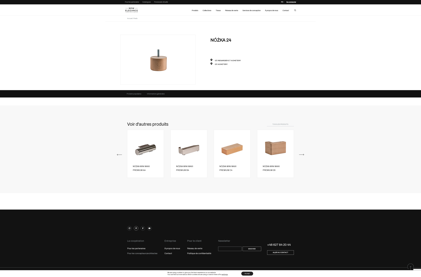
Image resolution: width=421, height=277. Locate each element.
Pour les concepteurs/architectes (142, 253)
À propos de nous (271, 10)
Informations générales (156, 94)
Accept (247, 273)
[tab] (134, 94)
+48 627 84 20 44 (279, 244)
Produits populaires (134, 94)
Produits (195, 10)
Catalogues (146, 2)
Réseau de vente (231, 10)
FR (282, 2)
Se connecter (291, 2)
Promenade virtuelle (161, 2)
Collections (207, 10)
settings (225, 274)
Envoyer (252, 249)
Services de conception (252, 10)
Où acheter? (221, 64)
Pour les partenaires (132, 2)
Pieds (135, 18)
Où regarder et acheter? (227, 60)
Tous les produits (280, 124)
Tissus (218, 10)
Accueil (129, 18)
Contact (286, 10)
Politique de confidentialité (199, 253)
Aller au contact (280, 252)
